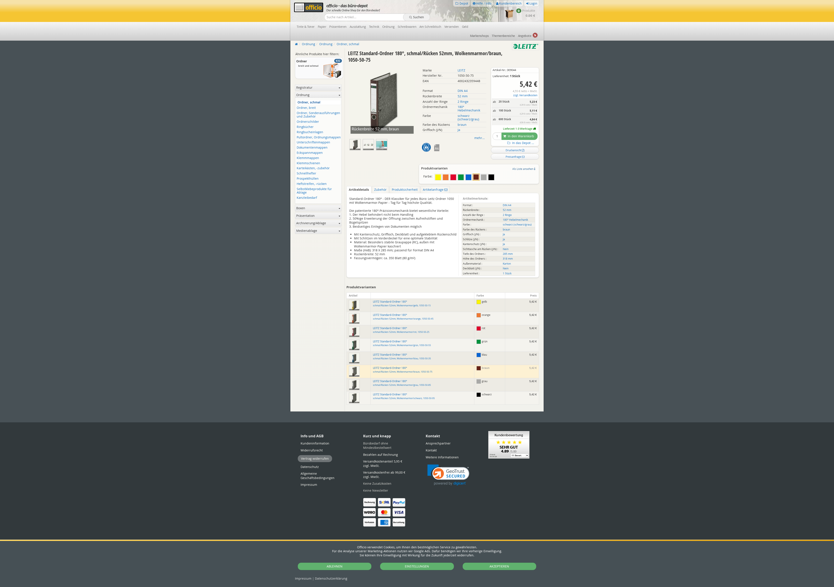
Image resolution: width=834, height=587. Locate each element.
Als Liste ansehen (523, 169)
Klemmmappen (308, 158)
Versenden (451, 27)
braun (462, 125)
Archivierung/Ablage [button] (311, 223)
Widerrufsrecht (312, 450)
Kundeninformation (315, 443)
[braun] (476, 177)
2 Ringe (463, 101)
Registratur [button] (304, 87)
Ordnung (388, 27)
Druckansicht (514, 150)
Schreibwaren (407, 27)
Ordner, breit (306, 108)
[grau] (483, 177)
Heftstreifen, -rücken (312, 184)
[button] (448, 475)
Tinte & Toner (306, 27)
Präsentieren (337, 27)
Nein (505, 249)
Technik (374, 27)
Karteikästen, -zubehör (313, 168)
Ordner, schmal (309, 102)
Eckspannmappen (310, 153)
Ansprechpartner (438, 443)
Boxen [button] (300, 208)
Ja (459, 130)
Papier (322, 27)
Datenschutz (331, 578)
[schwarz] (491, 177)
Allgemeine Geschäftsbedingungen (317, 475)
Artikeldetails (359, 189)
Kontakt (431, 450)
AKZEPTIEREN (499, 566)
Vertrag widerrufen (315, 458)
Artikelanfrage (433, 189)
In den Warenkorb (520, 136)
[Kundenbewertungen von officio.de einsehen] (509, 444)
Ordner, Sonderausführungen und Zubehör (318, 115)
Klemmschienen (308, 163)
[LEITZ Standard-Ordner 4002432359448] (382, 144)
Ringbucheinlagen (310, 132)
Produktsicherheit (405, 189)
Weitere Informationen (442, 457)
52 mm (463, 96)
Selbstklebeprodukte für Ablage (314, 191)
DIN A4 (463, 91)
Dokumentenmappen (312, 147)
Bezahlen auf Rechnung (380, 455)
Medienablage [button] (306, 231)
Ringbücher (305, 127)
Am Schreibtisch (430, 27)
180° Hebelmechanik (469, 108)
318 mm (508, 258)
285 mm (508, 253)
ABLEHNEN (335, 566)
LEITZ (461, 70)
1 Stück (507, 273)
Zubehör (380, 189)
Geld (465, 27)
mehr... (479, 138)
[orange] (445, 177)
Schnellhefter (306, 173)
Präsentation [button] (305, 216)
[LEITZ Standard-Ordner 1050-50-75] (369, 144)
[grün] (460, 177)
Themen (503, 36)
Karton (507, 263)
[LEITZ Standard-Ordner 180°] (356, 144)
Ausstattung (358, 27)
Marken (479, 36)
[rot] (453, 177)
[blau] (468, 177)
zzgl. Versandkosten (525, 95)
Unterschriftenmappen (313, 142)
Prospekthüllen (308, 179)
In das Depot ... (522, 143)
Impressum (303, 578)
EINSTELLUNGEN (417, 566)
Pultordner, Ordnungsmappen (319, 137)
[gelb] (438, 177)
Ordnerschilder (308, 122)
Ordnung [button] (302, 95)
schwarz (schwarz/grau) (468, 117)
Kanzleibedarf (307, 198)
